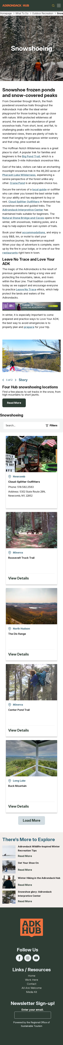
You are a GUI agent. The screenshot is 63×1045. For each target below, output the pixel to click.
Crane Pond (17, 183)
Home (31, 975)
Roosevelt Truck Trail (21, 557)
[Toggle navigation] (59, 5)
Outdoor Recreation (42, 13)
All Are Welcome (32, 987)
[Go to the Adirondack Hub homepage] (15, 5)
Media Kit (31, 991)
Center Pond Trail (19, 709)
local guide (39, 189)
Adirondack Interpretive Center (22, 209)
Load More (31, 820)
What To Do (22, 13)
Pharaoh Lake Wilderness (18, 174)
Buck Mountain (17, 785)
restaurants (10, 252)
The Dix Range (17, 633)
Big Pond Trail (31, 156)
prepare (29, 327)
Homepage (6, 13)
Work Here (31, 979)
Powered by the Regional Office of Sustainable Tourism (31, 1024)
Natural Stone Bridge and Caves (23, 217)
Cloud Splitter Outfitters (23, 201)
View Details (18, 578)
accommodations (33, 232)
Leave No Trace (26, 289)
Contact (31, 983)
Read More (14, 402)
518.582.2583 (25, 486)
